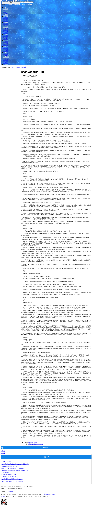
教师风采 (5, 42)
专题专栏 (5, 64)
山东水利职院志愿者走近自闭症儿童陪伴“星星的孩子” (15, 464)
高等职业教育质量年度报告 (13, 4)
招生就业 (5, 39)
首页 (4, 7)
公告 (4, 12)
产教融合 (5, 52)
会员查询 (5, 61)
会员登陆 (5, 63)
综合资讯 (5, 16)
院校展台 (5, 21)
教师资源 (5, 43)
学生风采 (5, 36)
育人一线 (5, 45)
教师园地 (5, 40)
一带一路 (5, 48)
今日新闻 (5, 15)
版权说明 (3, 496)
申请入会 (5, 60)
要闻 (4, 10)
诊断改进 (5, 28)
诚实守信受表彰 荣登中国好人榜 (10, 466)
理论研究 (5, 24)
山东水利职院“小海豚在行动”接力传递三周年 (13, 481)
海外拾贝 (5, 51)
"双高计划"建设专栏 (27, 4)
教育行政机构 (4, 486)
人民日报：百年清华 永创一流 (35, 444)
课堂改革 (5, 30)
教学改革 (5, 27)
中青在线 (30, 486)
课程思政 (5, 33)
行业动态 (5, 55)
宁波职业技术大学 (11, 491)
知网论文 (5, 25)
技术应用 (5, 31)
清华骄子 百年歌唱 (33, 442)
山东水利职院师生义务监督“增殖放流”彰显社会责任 (15, 470)
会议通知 (5, 19)
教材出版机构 (17, 486)
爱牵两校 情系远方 (6, 461)
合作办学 (5, 49)
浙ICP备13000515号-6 (49, 494)
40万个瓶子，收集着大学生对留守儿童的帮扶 (13, 468)
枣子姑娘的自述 (6, 472)
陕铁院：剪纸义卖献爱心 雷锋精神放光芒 (12, 479)
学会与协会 (24, 486)
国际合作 (5, 46)
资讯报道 (5, 18)
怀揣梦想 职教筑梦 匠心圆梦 (9, 474)
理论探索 (5, 22)
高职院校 (10, 486)
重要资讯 (5, 9)
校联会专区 (6, 57)
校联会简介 (6, 58)
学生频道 (5, 34)
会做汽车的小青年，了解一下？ (10, 477)
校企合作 (5, 54)
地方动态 (5, 13)
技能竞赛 (5, 37)
